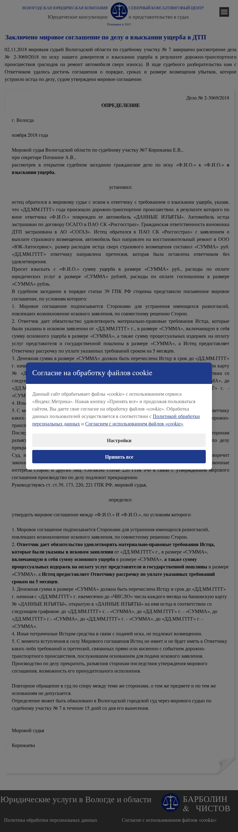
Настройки (119, 440)
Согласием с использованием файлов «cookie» (134, 423)
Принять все (119, 456)
